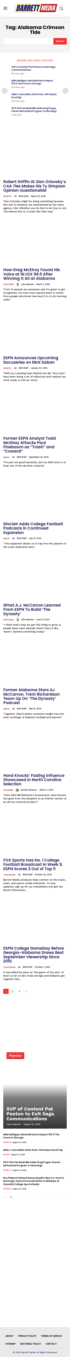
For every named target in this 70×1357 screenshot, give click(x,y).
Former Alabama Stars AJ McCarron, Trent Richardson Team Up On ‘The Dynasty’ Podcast (31, 696)
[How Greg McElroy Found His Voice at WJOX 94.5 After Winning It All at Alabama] (35, 242)
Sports (7, 196)
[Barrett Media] (35, 8)
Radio (6, 457)
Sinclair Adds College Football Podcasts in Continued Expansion (33, 528)
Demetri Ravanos (29, 790)
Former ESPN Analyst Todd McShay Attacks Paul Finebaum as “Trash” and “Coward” (29, 445)
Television (9, 875)
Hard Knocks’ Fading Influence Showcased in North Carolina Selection (33, 780)
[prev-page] (4, 91)
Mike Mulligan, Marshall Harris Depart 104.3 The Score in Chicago (32, 82)
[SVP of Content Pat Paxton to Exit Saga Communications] (35, 1092)
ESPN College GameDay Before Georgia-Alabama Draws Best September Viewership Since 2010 (33, 955)
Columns (8, 790)
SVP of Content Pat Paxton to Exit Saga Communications (33, 68)
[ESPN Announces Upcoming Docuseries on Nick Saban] (35, 330)
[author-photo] (16, 196)
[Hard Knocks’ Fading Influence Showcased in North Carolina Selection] (35, 748)
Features (8, 284)
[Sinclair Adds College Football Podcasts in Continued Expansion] (35, 496)
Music (6, 1154)
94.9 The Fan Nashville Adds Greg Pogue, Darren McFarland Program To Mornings (33, 110)
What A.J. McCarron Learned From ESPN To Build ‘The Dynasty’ (32, 609)
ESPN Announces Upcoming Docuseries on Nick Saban (30, 360)
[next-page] (65, 91)
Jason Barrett (14, 1124)
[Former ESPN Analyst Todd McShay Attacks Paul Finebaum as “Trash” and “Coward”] (35, 410)
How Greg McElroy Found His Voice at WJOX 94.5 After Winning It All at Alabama (31, 274)
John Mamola (27, 284)
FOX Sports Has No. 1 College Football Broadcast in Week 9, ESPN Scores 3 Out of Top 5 (33, 864)
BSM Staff (23, 196)
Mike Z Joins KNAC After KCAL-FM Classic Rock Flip (34, 96)
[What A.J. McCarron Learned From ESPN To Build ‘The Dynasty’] (35, 577)
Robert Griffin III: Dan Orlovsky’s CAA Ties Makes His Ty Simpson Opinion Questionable (34, 186)
